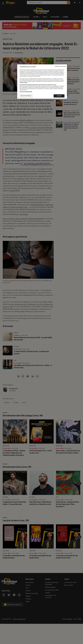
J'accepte (59, 95)
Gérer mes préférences (26, 95)
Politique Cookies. (23, 82)
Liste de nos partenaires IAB (26, 91)
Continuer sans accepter (60, 66)
